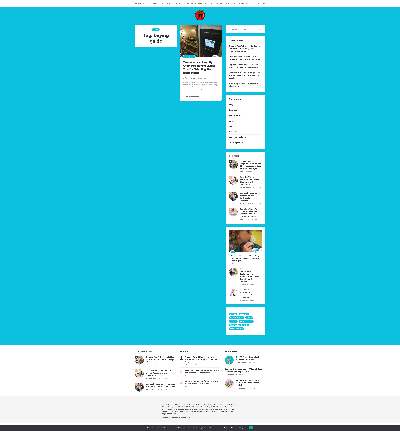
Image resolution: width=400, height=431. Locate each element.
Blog (231, 104)
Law (231, 121)
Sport (231, 126)
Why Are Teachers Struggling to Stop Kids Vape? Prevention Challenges (245, 258)
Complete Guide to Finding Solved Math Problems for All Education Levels (244, 75)
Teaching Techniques (194, 3)
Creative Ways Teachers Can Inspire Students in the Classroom (244, 57)
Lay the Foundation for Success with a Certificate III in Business (243, 66)
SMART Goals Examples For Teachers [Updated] (248, 358)
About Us (208, 3)
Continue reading (192, 96)
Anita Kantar (190, 78)
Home (155, 3)
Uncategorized (189, 57)
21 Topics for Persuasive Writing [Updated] (249, 294)
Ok (251, 428)
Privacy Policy (231, 3)
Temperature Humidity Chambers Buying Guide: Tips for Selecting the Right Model (199, 67)
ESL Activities (166, 3)
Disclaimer (243, 3)
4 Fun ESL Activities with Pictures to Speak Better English (247, 382)
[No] (397, 428)
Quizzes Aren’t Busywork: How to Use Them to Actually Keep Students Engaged (244, 48)
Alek (241, 171)
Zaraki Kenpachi (243, 362)
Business (233, 110)
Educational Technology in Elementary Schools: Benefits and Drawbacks (249, 276)
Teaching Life (178, 3)
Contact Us (219, 3)
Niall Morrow (244, 219)
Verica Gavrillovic (246, 203)
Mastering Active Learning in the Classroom (244, 84)
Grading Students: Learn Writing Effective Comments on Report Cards (244, 370)
